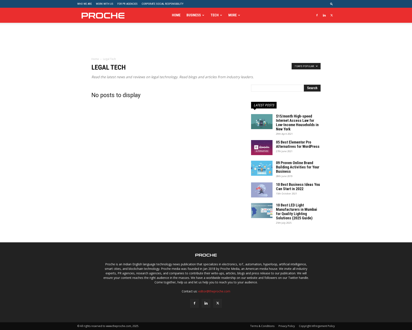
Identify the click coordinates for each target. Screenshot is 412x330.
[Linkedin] (324, 15)
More (232, 15)
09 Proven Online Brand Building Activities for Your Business (297, 167)
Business (193, 15)
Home (176, 15)
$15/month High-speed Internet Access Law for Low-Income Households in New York (297, 122)
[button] (331, 3)
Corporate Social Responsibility (162, 3)
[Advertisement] (206, 42)
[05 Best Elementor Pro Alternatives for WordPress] (262, 147)
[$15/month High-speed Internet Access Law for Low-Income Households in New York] (262, 121)
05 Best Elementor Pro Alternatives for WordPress (298, 144)
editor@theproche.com (214, 291)
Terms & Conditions (262, 326)
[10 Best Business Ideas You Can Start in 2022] (262, 189)
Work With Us (104, 3)
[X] (331, 15)
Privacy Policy (287, 326)
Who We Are (84, 3)
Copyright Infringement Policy (317, 326)
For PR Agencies (127, 3)
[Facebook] (317, 15)
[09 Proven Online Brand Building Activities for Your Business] (262, 168)
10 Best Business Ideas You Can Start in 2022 (298, 186)
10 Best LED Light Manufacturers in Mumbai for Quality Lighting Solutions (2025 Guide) (296, 211)
